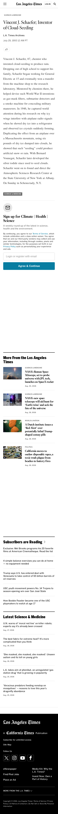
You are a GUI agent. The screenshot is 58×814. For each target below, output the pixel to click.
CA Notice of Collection (18, 804)
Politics (29, 447)
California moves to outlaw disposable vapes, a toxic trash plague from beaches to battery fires (39, 456)
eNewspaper (10, 769)
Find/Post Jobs (11, 774)
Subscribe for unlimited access (17, 740)
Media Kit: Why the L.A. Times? (42, 770)
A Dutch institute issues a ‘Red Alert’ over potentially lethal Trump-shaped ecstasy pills (39, 430)
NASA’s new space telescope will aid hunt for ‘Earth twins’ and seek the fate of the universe (39, 403)
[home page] (29, 4)
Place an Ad (9, 780)
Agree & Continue (29, 266)
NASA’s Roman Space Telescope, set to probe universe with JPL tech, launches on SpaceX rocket (39, 377)
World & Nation (32, 420)
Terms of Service (40, 234)
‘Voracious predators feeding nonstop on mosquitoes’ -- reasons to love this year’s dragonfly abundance (25, 688)
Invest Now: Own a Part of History (42, 777)
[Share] (6, 49)
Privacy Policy (9, 247)
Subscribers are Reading (22, 541)
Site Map (7, 745)
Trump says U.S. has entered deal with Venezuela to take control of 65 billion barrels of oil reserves (28, 576)
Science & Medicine (12, 15)
